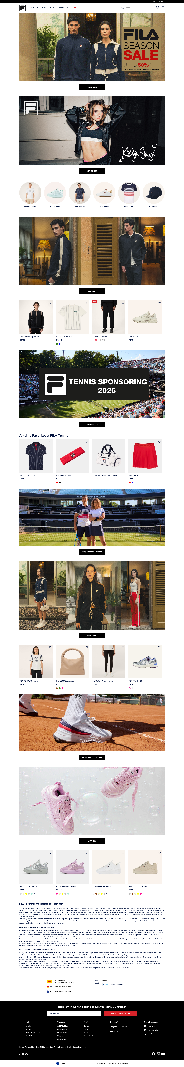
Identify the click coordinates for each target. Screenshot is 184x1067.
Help (154, 1)
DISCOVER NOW (92, 87)
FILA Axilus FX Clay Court (92, 757)
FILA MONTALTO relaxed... (29, 681)
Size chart (29, 1029)
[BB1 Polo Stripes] (36, 456)
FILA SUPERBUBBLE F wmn (29, 887)
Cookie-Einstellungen (80, 1047)
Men (44, 8)
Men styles (92, 291)
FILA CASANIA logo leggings (103, 681)
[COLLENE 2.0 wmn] (145, 661)
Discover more (92, 424)
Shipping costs (62, 1029)
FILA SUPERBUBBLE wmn (102, 887)
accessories (115, 957)
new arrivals (124, 961)
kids (105, 955)
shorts (129, 955)
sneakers (27, 941)
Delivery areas (62, 1032)
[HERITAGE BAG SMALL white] (108, 456)
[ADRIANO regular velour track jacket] (36, 317)
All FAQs (28, 1026)
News (86, 1032)
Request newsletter (120, 1014)
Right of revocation (46, 1047)
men (98, 955)
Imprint (69, 1047)
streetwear (37, 941)
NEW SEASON (92, 171)
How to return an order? (33, 1032)
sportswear (36, 914)
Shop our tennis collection (92, 552)
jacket (124, 955)
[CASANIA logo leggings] (108, 661)
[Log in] (152, 8)
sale (142, 963)
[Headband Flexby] (72, 456)
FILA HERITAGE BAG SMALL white (105, 475)
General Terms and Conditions (29, 1047)
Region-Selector (89, 1036)
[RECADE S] (145, 317)
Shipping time (61, 1039)
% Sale (75, 8)
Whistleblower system (33, 1036)
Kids (52, 8)
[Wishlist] (157, 8)
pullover (119, 955)
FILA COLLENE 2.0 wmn (137, 681)
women (94, 955)
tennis (32, 930)
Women (34, 8)
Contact (86, 1026)
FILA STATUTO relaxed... (64, 337)
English (160, 1)
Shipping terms (62, 1036)
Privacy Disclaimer (60, 1047)
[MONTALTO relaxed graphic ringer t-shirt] (36, 661)
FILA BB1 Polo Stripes (27, 475)
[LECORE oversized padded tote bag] (72, 661)
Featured (63, 8)
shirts (28, 961)
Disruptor (96, 961)
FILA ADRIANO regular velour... (31, 337)
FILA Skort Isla (134, 475)
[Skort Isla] (145, 456)
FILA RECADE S (134, 337)
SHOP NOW (92, 841)
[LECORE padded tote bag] (59, 688)
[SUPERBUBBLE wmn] (23, 893)
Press (86, 1029)
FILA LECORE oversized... (65, 681)
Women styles (92, 636)
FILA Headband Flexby (64, 475)
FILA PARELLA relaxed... (101, 337)
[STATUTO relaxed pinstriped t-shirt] (72, 317)
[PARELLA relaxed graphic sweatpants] (108, 317)
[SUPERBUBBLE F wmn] (36, 867)
